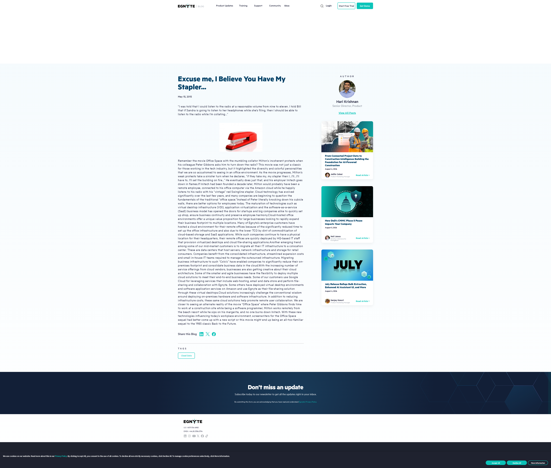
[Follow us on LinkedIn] (185, 436)
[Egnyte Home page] (186, 6)
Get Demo (365, 5)
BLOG (201, 6)
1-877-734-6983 (193, 427)
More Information (538, 462)
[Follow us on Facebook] (202, 436)
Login (329, 5)
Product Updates (224, 5)
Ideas (286, 5)
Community (275, 5)
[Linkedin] (201, 334)
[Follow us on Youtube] (193, 436)
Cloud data (186, 355)
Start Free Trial (346, 5)
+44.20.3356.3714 (195, 431)
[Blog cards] (347, 150)
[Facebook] (214, 334)
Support (258, 5)
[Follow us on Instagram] (189, 436)
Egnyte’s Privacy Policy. (308, 401)
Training (243, 5)
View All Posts (347, 112)
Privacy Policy (61, 456)
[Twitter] (208, 334)
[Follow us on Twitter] (198, 436)
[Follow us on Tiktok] (206, 436)
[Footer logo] (193, 421)
